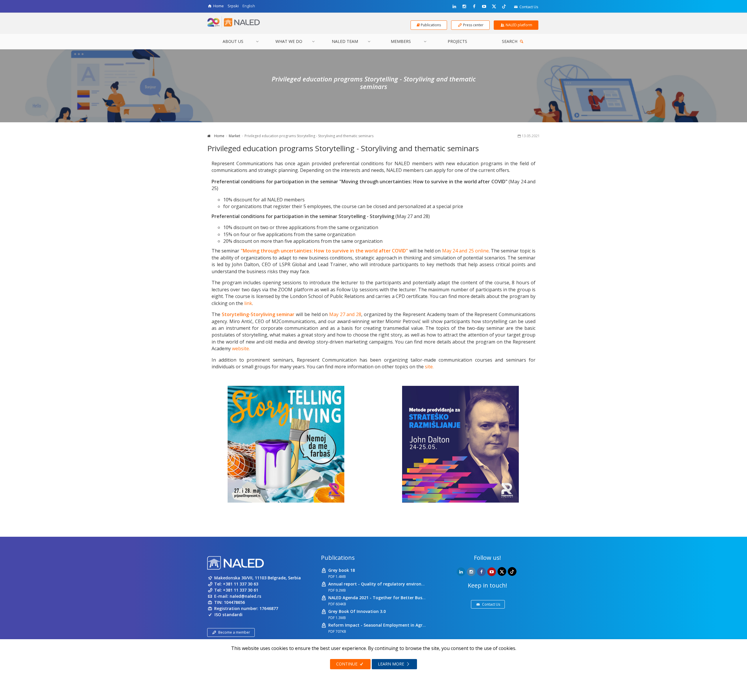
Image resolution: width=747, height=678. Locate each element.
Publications (338, 558)
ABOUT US (233, 41)
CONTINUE (347, 664)
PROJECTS (457, 41)
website (240, 348)
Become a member (234, 632)
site (429, 366)
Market (234, 135)
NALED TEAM (345, 41)
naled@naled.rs (245, 596)
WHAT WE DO (288, 41)
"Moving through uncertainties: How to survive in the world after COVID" (324, 251)
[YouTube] (484, 6)
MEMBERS (401, 41)
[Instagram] (464, 6)
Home (218, 135)
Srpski (233, 5)
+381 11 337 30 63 (240, 584)
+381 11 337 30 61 (240, 590)
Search (510, 41)
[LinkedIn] (454, 6)
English (248, 5)
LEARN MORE (391, 664)
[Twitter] (494, 6)
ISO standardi (228, 614)
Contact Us (528, 6)
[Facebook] (474, 6)
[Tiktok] (504, 6)
